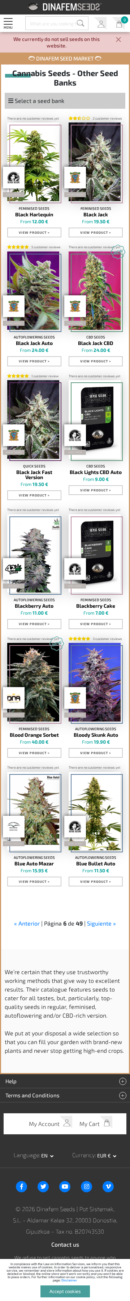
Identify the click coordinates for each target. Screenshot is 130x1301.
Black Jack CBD (95, 343)
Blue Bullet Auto (95, 863)
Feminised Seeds (34, 208)
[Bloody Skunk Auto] (95, 682)
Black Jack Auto (34, 343)
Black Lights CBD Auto (96, 472)
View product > (34, 232)
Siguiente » (101, 923)
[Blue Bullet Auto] (95, 811)
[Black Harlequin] (33, 161)
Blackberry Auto (34, 605)
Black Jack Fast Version (34, 475)
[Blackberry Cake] (95, 553)
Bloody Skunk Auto (96, 734)
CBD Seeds (95, 337)
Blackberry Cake (95, 605)
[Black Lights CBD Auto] (95, 419)
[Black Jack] (95, 161)
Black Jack (95, 214)
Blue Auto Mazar (34, 863)
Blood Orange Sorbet (34, 734)
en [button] (45, 1155)
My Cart (118, 23)
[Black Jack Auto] (33, 291)
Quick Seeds (34, 466)
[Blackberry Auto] (33, 553)
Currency (83, 1154)
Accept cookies (65, 1291)
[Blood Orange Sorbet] (33, 682)
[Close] (118, 40)
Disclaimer (69, 1280)
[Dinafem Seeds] (65, 7)
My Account (100, 23)
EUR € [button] (104, 1155)
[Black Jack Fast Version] (33, 419)
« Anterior (27, 923)
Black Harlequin (34, 214)
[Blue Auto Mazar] (33, 811)
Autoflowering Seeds (34, 337)
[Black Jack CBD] (95, 291)
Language (26, 1154)
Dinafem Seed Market (65, 58)
